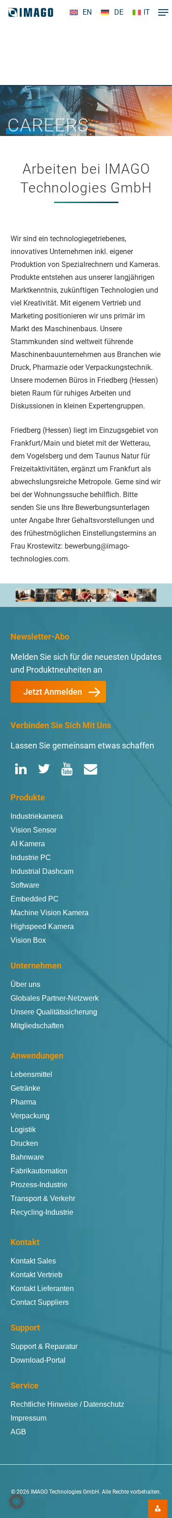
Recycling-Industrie (42, 1212)
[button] (58, 691)
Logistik (23, 1129)
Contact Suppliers (40, 1302)
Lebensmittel (31, 1074)
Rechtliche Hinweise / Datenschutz (67, 1404)
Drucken (24, 1143)
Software (25, 885)
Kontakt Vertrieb (36, 1275)
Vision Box (28, 940)
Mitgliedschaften (37, 1026)
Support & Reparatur (44, 1346)
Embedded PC (35, 899)
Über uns (25, 984)
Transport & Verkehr (43, 1198)
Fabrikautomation (39, 1171)
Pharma (23, 1102)
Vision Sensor (33, 830)
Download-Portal (38, 1360)
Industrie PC (31, 857)
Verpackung (30, 1116)
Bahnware (27, 1157)
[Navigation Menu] (161, 12)
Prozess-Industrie (39, 1185)
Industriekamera (37, 816)
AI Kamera (28, 844)
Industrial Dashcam (42, 871)
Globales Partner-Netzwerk (55, 998)
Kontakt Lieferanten (42, 1288)
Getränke (25, 1088)
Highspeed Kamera (42, 926)
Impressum (28, 1418)
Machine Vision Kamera (50, 913)
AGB (18, 1432)
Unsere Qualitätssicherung (54, 1012)
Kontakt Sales (33, 1261)
